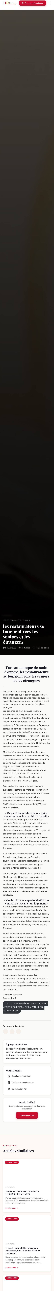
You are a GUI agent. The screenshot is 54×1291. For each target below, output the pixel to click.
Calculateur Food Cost (21, 1076)
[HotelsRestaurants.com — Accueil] (11, 3)
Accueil (6, 620)
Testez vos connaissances (23, 1082)
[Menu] (49, 3)
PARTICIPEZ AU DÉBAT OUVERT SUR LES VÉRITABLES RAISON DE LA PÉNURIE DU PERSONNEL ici (25, 1007)
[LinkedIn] (5, 1031)
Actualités (15, 620)
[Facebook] (18, 1031)
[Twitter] (12, 1031)
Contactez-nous (27, 1115)
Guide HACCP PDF (19, 1089)
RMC (13, 998)
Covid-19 (20, 755)
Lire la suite (11, 1208)
